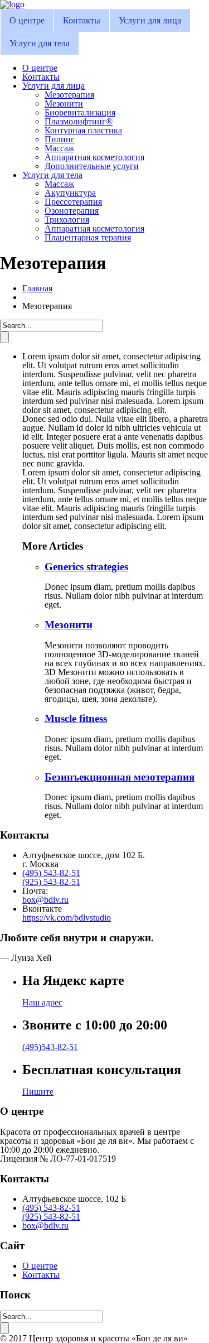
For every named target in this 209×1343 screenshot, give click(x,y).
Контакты (81, 20)
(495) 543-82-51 (51, 873)
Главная (37, 288)
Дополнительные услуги (92, 166)
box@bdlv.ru (45, 899)
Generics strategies (86, 566)
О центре (27, 20)
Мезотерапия (69, 94)
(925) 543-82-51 (51, 882)
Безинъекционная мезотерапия (120, 777)
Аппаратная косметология (94, 157)
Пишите (38, 1091)
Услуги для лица (150, 20)
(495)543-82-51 (50, 1047)
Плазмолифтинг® (79, 121)
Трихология (67, 219)
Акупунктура (70, 193)
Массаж (59, 148)
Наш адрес (42, 1002)
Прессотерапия (73, 201)
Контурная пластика (83, 130)
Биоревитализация (80, 112)
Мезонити (64, 103)
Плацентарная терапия (88, 237)
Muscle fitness (76, 718)
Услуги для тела (39, 43)
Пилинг (60, 139)
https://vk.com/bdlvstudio (66, 917)
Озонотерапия (72, 210)
